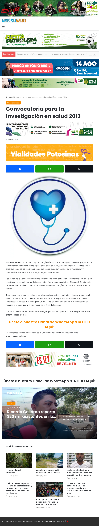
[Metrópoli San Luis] (14, 20)
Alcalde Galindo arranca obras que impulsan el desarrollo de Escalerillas (45, 54)
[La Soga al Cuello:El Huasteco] (19, 460)
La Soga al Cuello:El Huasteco (15, 471)
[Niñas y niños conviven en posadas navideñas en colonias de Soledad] (49, 489)
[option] (49, 413)
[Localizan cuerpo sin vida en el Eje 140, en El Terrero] (49, 460)
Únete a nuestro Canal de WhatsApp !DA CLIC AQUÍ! (49, 324)
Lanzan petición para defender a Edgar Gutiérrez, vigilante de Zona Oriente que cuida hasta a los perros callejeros (30, 415)
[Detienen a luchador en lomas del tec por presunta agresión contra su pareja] (80, 460)
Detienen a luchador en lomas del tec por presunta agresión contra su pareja (79, 472)
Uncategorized (20, 97)
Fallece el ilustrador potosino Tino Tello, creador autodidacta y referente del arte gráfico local (79, 488)
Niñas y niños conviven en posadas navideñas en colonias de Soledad (48, 502)
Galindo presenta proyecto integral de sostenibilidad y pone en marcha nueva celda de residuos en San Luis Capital (19, 488)
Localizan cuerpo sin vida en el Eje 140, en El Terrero (48, 471)
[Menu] (3, 27)
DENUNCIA (13, 403)
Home (10, 97)
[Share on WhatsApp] (49, 168)
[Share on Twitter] (79, 168)
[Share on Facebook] (20, 168)
